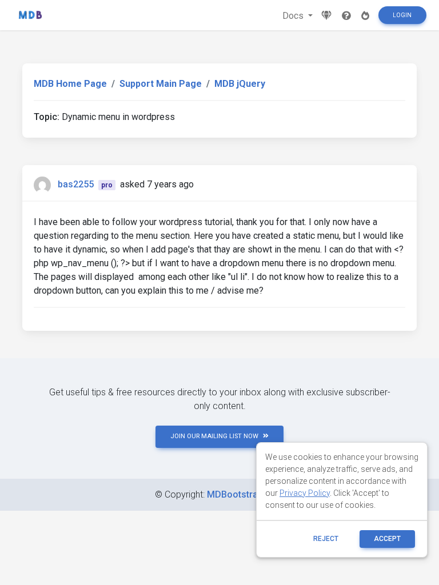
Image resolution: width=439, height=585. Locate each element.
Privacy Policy (305, 493)
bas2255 (76, 184)
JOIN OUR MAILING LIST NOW (214, 436)
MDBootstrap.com (245, 494)
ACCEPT (387, 539)
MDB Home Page (70, 83)
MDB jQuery (239, 83)
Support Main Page (160, 83)
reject (325, 539)
